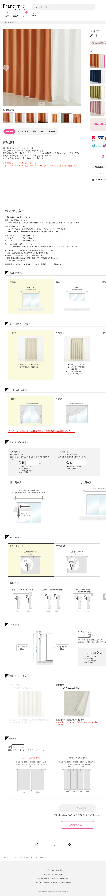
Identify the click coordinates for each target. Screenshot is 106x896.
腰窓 (58, 282)
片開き (59, 399)
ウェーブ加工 (21, 686)
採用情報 (46, 882)
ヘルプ (46, 870)
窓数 (10, 747)
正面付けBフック (64, 546)
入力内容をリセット (76, 825)
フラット (14, 332)
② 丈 (69, 462)
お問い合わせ (66, 882)
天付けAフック (17, 546)
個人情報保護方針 (62, 878)
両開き (13, 399)
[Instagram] (45, 844)
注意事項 (52, 131)
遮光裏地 (68, 686)
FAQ (52, 870)
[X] (53, 844)
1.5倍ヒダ (60, 332)
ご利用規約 (46, 874)
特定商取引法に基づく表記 (46, 878)
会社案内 (38, 882)
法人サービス (55, 882)
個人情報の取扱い (57, 874)
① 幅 (22, 462)
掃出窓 (13, 282)
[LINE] (69, 844)
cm (40, 463)
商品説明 (9, 131)
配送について (38, 131)
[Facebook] (61, 844)
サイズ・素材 (23, 131)
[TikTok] (36, 844)
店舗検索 (59, 870)
